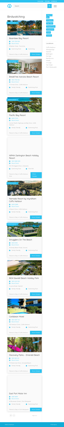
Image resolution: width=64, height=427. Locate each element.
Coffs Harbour (51, 47)
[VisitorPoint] (9, 6)
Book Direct (15, 43)
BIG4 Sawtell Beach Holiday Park (24, 278)
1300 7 (16, 41)
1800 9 (16, 320)
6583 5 (15, 396)
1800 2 (16, 281)
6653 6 (15, 243)
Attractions (50, 29)
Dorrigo (48, 56)
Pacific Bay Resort (17, 115)
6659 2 (15, 204)
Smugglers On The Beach (20, 239)
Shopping (50, 20)
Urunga (48, 62)
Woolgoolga (50, 49)
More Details (36, 54)
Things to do (51, 26)
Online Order (40, 1)
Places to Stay (49, 16)
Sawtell (48, 52)
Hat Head (49, 65)
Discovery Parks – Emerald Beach (24, 355)
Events (49, 35)
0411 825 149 (54, 1)
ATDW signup (53, 424)
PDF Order (47, 1)
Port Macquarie (51, 67)
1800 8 (16, 161)
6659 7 (15, 118)
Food (48, 32)
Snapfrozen (11, 424)
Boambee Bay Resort (19, 38)
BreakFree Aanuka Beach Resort (24, 76)
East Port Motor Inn (18, 393)
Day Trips (49, 23)
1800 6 (15, 358)
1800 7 (16, 80)
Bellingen (49, 54)
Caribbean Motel (16, 316)
